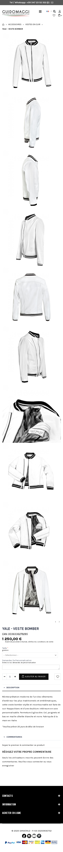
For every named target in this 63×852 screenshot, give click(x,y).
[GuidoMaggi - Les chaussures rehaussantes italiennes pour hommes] (14, 13)
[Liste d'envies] (54, 15)
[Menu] (40, 11)
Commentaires (14, 737)
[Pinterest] (39, 836)
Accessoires (14, 24)
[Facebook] (24, 836)
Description (12, 687)
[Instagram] (29, 836)
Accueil (3, 24)
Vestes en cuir (32, 24)
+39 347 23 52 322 (37, 2)
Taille (5, 648)
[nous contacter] (52, 2)
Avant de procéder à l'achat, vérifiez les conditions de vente (29, 642)
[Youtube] (34, 836)
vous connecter (35, 761)
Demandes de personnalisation (17, 660)
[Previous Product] (55, 622)
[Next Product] (59, 622)
